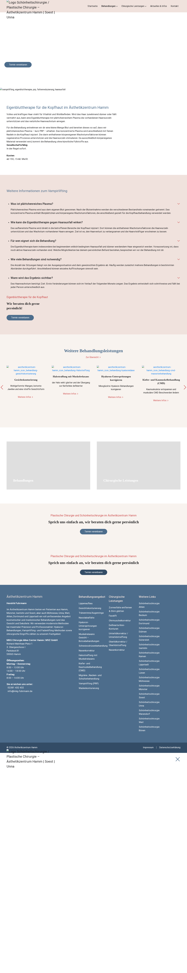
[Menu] (177, 759)
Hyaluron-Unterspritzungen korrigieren (88, 626)
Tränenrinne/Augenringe (90, 612)
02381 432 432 (16, 687)
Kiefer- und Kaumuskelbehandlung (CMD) (90, 667)
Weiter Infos (109, 484)
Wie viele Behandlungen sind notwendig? (36, 259)
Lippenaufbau (86, 603)
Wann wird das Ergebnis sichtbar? (32, 278)
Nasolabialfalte (86, 617)
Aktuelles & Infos (158, 6)
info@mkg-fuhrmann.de (20, 691)
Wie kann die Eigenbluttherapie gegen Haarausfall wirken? (47, 222)
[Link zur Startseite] (34, 26)
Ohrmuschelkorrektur (120, 620)
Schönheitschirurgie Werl (149, 720)
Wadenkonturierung (89, 688)
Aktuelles (50, 944)
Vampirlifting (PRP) (89, 683)
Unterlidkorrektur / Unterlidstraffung (118, 635)
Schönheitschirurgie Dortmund (149, 621)
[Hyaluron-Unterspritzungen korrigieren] (116, 369)
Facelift (113, 615)
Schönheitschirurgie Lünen (149, 671)
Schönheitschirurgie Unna (149, 704)
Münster (11, 613)
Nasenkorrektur (87, 650)
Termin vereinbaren (18, 64)
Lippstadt (34, 616)
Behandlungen (108, 6)
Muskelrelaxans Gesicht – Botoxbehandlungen (89, 637)
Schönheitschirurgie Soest (149, 696)
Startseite (93, 6)
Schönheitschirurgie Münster (149, 687)
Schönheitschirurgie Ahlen (149, 605)
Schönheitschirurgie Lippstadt (149, 663)
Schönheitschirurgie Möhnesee (149, 679)
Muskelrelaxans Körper (57, 852)
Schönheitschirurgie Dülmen (149, 630)
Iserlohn (20, 613)
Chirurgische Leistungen (132, 6)
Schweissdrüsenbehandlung (90, 645)
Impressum (148, 747)
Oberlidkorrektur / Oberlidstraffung (118, 643)
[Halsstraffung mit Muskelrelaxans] (71, 369)
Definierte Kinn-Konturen (117, 627)
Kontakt (175, 6)
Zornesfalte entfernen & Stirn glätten (120, 609)
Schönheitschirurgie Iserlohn (149, 646)
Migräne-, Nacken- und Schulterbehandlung (90, 677)
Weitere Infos (24, 397)
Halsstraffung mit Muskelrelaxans (88, 657)
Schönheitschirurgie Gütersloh (149, 638)
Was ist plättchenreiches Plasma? (32, 203)
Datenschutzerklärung (169, 747)
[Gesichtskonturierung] (26, 370)
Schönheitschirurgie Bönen (149, 728)
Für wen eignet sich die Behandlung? (33, 240)
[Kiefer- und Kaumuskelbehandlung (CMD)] (161, 370)
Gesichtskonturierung (90, 608)
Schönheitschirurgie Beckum (149, 613)
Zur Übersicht (92, 357)
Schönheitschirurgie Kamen (149, 654)
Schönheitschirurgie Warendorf (149, 712)
